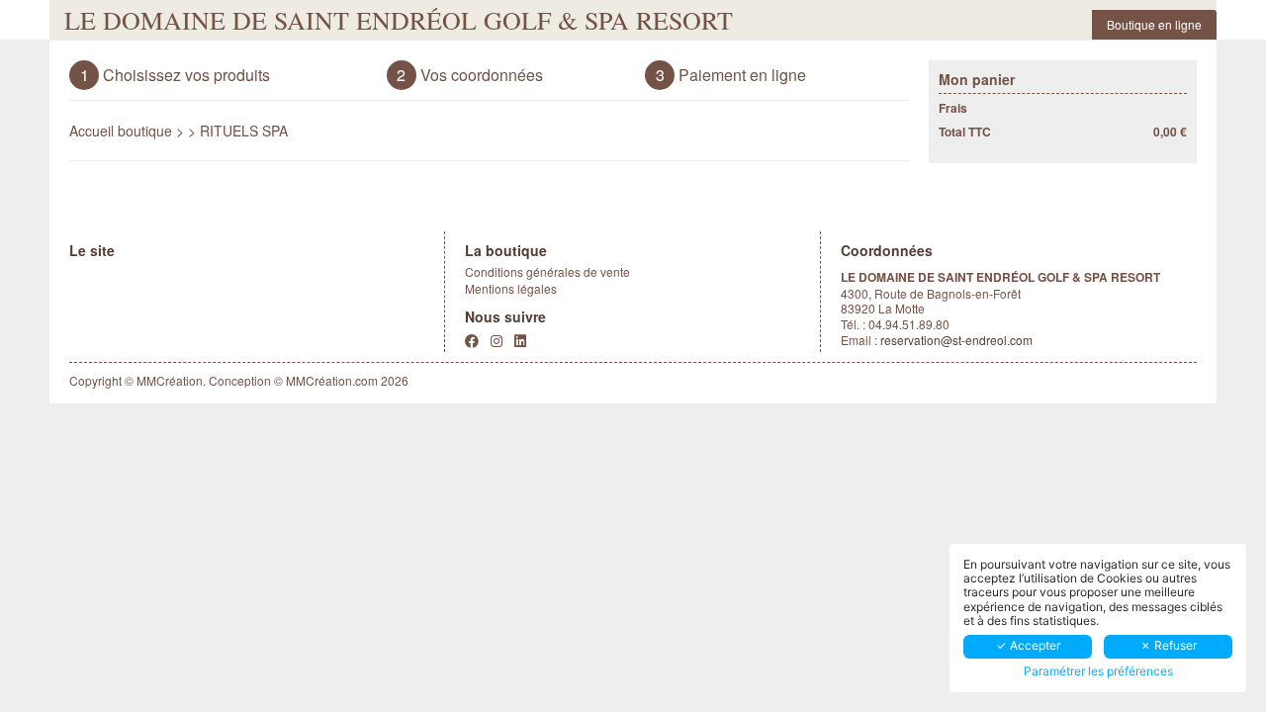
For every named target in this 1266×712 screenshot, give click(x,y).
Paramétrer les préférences (1098, 671)
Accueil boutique (120, 130)
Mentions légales (511, 288)
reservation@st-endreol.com (956, 339)
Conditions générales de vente (547, 271)
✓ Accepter (1028, 645)
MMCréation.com (332, 380)
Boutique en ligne (1154, 24)
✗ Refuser (1168, 645)
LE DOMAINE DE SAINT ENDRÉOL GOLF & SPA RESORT (398, 20)
